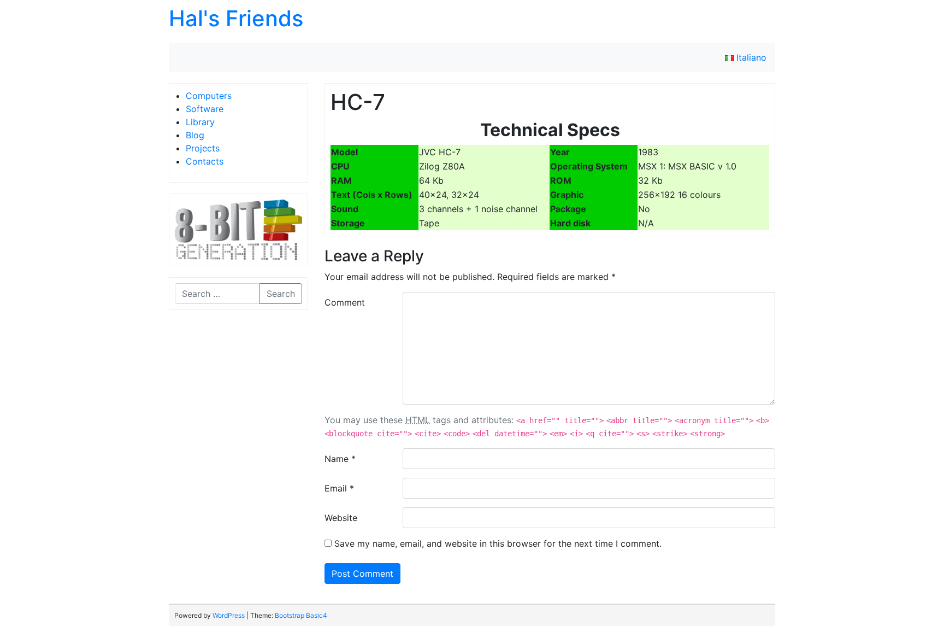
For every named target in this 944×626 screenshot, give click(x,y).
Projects (203, 148)
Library (200, 121)
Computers (209, 95)
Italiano (750, 57)
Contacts (204, 161)
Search (281, 293)
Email (339, 488)
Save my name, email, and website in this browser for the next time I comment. (498, 543)
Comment (344, 302)
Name (340, 458)
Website (340, 517)
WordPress (229, 615)
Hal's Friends (236, 18)
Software (204, 108)
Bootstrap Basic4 (301, 615)
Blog (195, 135)
